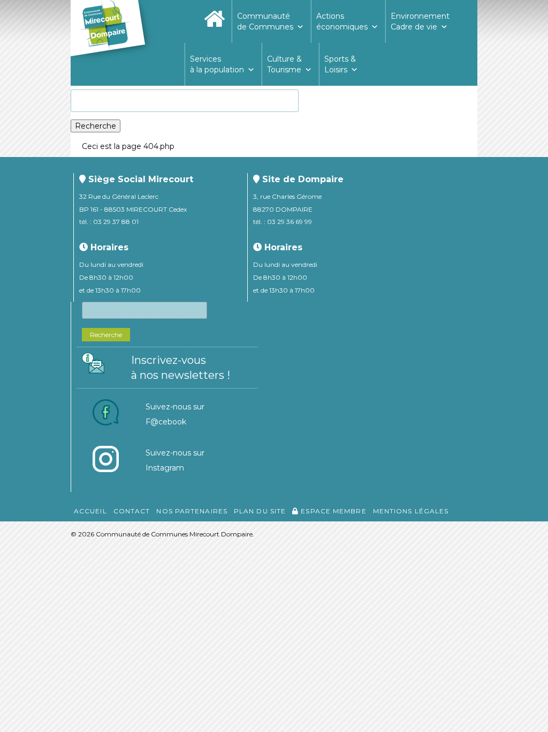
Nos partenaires (191, 511)
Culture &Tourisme (284, 64)
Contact (131, 511)
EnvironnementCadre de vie (420, 21)
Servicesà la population (217, 64)
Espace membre (332, 511)
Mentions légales (411, 511)
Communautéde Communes (265, 21)
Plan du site (260, 511)
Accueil (90, 511)
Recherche (95, 126)
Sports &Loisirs (340, 64)
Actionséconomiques (342, 21)
